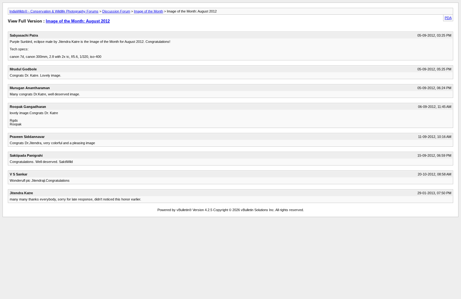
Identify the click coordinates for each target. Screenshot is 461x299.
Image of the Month (148, 11)
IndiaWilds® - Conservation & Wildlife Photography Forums (53, 11)
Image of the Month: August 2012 (78, 21)
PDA (448, 18)
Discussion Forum (116, 11)
